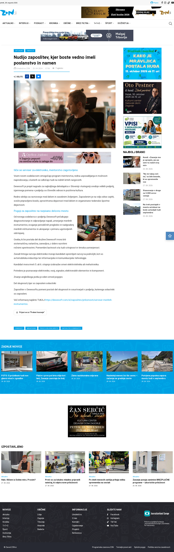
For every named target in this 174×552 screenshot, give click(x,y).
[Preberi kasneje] (170, 236)
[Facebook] (162, 2)
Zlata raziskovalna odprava (84, 375)
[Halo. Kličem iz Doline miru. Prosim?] (21, 467)
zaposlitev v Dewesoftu (71, 328)
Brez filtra (82, 23)
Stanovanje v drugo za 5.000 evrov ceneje (152, 193)
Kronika (53, 23)
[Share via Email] (38, 76)
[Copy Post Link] (32, 76)
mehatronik (31, 328)
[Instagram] (165, 2)
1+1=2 (97, 23)
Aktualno (8, 23)
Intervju (24, 23)
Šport (108, 23)
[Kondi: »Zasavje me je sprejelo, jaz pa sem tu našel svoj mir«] (131, 162)
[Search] (170, 23)
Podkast (39, 23)
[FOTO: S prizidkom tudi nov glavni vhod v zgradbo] (16, 367)
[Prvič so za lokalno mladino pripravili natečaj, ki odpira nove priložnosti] (65, 469)
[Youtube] (172, 2)
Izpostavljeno (12, 446)
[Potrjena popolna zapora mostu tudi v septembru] (157, 367)
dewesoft (19, 328)
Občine (67, 23)
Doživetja (123, 23)
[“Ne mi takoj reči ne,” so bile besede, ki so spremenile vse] (131, 178)
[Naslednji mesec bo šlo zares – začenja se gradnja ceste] (122, 367)
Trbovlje (30, 51)
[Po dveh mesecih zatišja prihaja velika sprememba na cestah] (109, 469)
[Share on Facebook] (27, 76)
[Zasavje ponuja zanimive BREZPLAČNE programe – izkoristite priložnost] (153, 469)
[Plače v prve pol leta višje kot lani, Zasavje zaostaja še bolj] (52, 367)
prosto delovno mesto (49, 328)
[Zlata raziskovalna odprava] (87, 365)
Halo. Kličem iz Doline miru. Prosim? (18, 480)
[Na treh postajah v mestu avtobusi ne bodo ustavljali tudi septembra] (131, 209)
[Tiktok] (168, 2)
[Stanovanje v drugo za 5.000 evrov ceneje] (131, 195)
